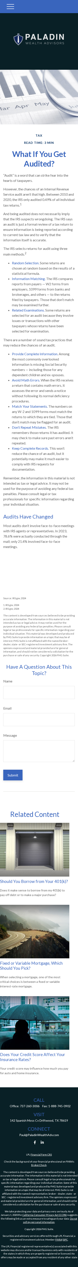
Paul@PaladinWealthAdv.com (39, 1135)
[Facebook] (35, 1142)
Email (7, 708)
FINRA (58, 1239)
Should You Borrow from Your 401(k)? (34, 881)
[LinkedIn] (42, 1142)
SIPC (65, 1239)
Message (10, 735)
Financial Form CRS (41, 1154)
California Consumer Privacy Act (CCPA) (44, 1214)
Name (7, 681)
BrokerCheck (39, 1165)
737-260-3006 (29, 1106)
